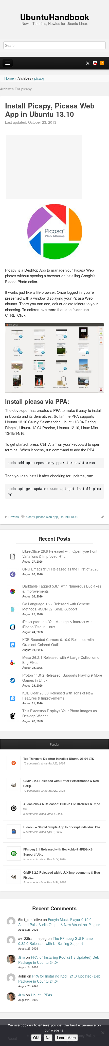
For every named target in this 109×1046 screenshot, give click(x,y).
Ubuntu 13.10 (69, 516)
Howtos (13, 516)
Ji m (21, 957)
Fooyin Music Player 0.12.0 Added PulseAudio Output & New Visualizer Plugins (59, 922)
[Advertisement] (44, 167)
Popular (54, 744)
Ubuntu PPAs (41, 994)
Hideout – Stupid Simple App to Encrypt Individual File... (62, 827)
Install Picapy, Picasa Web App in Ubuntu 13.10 (50, 109)
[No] (102, 1032)
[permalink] (101, 516)
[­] (54, 2)
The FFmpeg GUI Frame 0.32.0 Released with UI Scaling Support (55, 941)
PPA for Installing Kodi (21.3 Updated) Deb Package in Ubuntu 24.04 (58, 960)
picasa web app (47, 516)
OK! (36, 1037)
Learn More (66, 1037)
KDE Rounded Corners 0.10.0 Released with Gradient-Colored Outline (58, 642)
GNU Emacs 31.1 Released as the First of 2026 (60, 568)
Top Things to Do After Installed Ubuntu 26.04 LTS (58, 758)
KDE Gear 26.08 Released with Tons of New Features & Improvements (57, 695)
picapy (30, 516)
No (48, 1037)
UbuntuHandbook (54, 17)
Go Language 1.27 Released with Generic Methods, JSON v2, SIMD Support (56, 606)
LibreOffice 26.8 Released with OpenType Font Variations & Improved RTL (59, 554)
